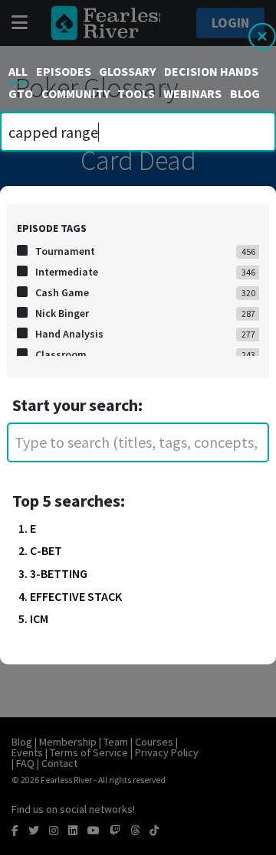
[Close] (262, 42)
